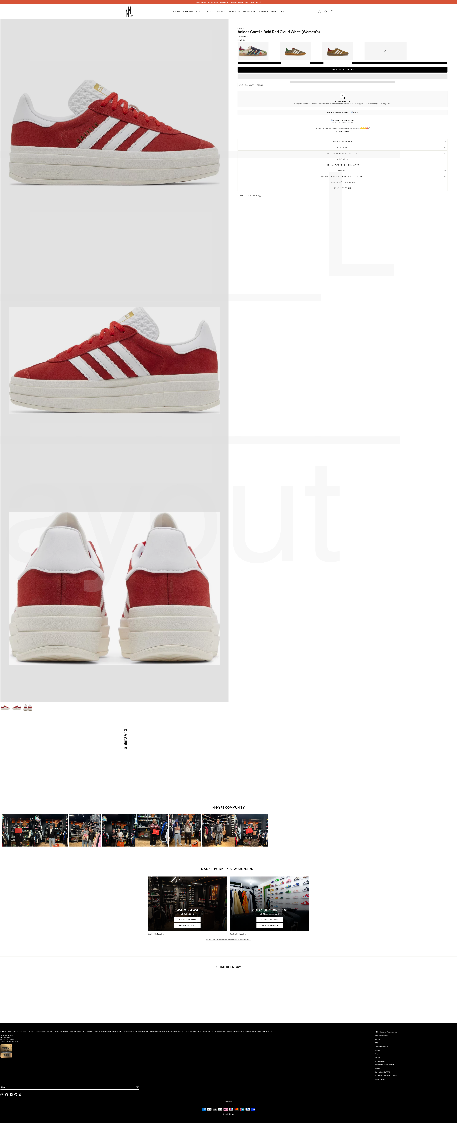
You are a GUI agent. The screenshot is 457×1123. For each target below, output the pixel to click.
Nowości (176, 11)
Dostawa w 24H (249, 11)
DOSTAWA (342, 148)
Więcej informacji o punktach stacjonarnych (228, 939)
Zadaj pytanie (342, 188)
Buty (209, 11)
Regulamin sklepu (381, 1036)
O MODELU (342, 159)
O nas (282, 11)
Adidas (241, 28)
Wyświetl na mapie (187, 919)
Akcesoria (233, 11)
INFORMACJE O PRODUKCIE (342, 153)
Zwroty (377, 1039)
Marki (198, 11)
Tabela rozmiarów (381, 1046)
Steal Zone (188, 11)
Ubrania (220, 11)
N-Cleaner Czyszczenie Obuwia (386, 1075)
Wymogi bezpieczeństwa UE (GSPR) (342, 176)
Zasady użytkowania (342, 182)
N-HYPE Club (380, 1079)
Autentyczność (342, 142)
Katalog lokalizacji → (156, 934)
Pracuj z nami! (380, 1061)
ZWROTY (342, 171)
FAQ (376, 1043)
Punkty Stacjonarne (267, 11)
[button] (342, 76)
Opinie (377, 1057)
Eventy (377, 1068)
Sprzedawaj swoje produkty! (385, 1065)
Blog (376, 1054)
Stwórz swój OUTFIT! (382, 1072)
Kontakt (377, 1050)
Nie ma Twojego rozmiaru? (342, 165)
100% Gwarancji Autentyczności (386, 1032)
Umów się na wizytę (269, 925)
